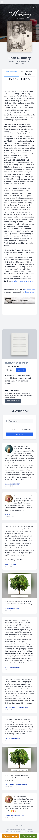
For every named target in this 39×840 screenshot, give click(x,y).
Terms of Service (25, 831)
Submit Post (20, 434)
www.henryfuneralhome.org (22, 281)
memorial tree (29, 290)
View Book (9, 370)
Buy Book (21, 370)
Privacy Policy (14, 831)
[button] (19, 585)
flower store (29, 292)
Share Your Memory (13, 401)
